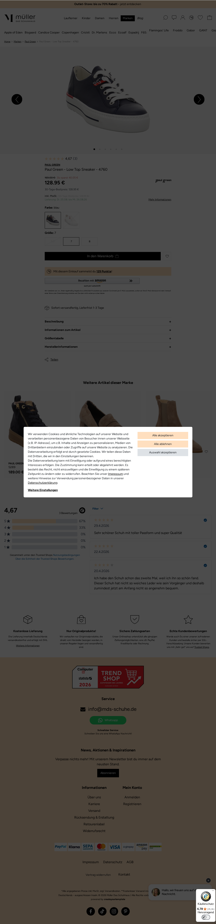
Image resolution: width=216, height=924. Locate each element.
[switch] (206, 917)
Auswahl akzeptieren (163, 452)
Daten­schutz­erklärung (42, 483)
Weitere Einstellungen (43, 490)
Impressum (115, 474)
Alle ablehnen (163, 444)
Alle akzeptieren (162, 435)
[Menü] (213, 891)
